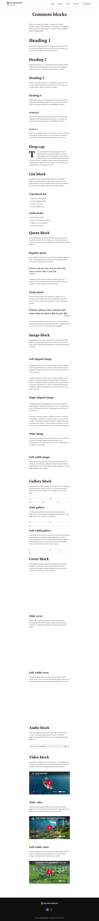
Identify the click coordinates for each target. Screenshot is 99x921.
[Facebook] (47, 909)
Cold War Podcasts (44, 918)
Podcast (59, 4)
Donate (88, 4)
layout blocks (39, 31)
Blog (67, 4)
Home (52, 4)
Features (75, 4)
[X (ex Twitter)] (51, 909)
